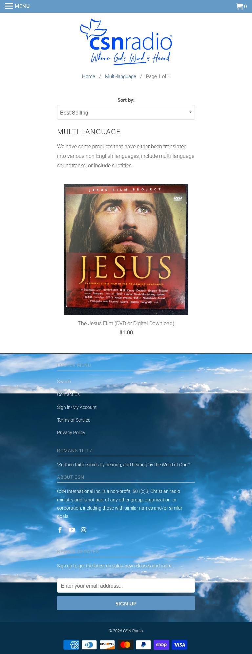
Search (64, 381)
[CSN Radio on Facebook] (60, 529)
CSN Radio (133, 630)
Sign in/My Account (77, 407)
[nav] (17, 6)
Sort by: (126, 100)
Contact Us (68, 394)
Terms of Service (73, 420)
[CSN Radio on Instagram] (84, 529)
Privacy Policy (71, 432)
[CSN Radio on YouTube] (72, 529)
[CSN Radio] (126, 43)
